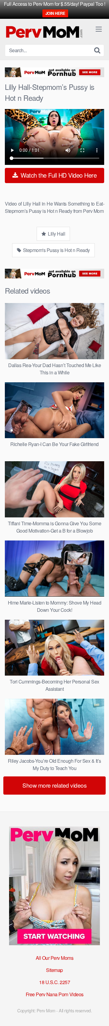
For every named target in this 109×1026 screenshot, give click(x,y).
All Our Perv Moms (55, 957)
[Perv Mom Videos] (44, 31)
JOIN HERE (55, 13)
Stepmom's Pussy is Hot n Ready (56, 250)
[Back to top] (98, 1012)
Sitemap (54, 969)
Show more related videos (54, 785)
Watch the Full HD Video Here (58, 175)
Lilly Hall (56, 233)
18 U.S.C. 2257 (54, 982)
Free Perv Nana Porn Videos (55, 994)
